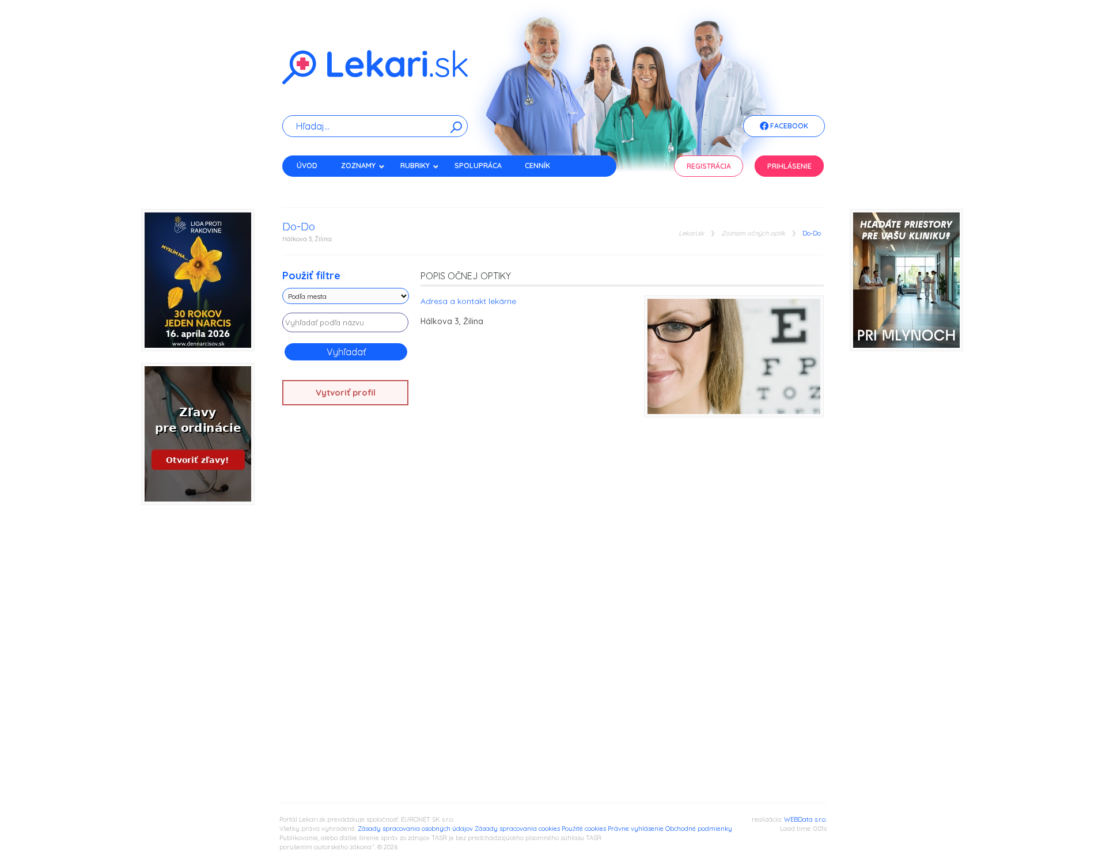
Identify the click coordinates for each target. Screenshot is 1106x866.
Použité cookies (584, 829)
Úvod (307, 165)
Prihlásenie (789, 166)
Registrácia (709, 166)
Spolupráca (478, 165)
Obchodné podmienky (698, 829)
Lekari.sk (691, 233)
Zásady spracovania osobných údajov (415, 829)
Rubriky (415, 165)
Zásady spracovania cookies (517, 829)
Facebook (788, 125)
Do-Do (811, 233)
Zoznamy (358, 165)
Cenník (537, 165)
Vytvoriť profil (346, 392)
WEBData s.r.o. (805, 819)
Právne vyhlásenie (636, 829)
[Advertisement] (345, 595)
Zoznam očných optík (753, 233)
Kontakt (313, 185)
